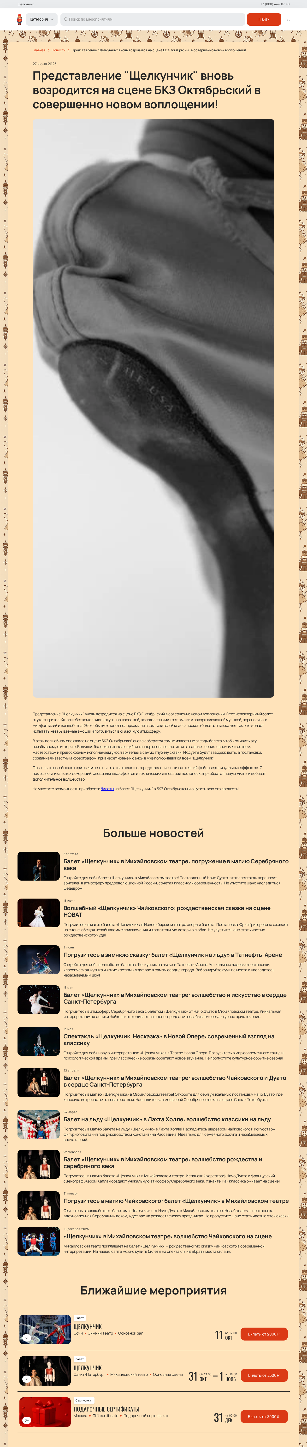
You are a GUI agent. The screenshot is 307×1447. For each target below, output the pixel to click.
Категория (39, 19)
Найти (264, 19)
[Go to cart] (289, 19)
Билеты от (263, 1334)
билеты (107, 788)
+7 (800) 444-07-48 (275, 4)
